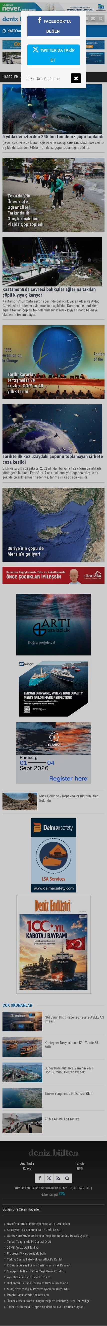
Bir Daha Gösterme (44, 78)
